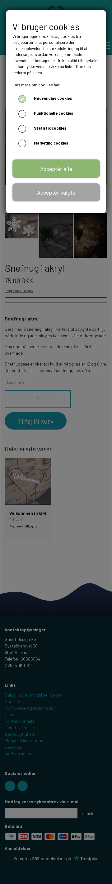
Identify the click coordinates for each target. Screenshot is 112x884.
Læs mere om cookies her (36, 84)
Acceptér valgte (56, 192)
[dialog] (56, 442)
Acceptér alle (56, 168)
